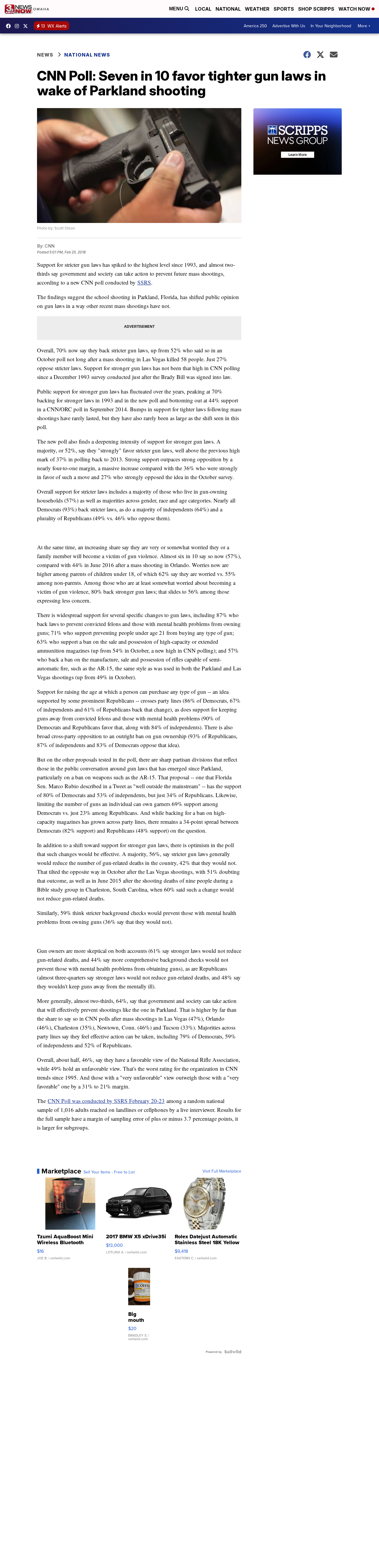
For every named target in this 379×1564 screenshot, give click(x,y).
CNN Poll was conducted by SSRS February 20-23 (106, 1100)
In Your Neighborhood (331, 26)
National (228, 9)
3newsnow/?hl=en (18, 26)
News (45, 55)
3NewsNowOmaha (27, 26)
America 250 (255, 26)
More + (364, 26)
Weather (257, 9)
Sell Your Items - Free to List (109, 1172)
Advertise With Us (288, 26)
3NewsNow (10, 26)
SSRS (144, 282)
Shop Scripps (316, 9)
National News (87, 55)
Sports (284, 9)
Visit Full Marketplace (222, 1171)
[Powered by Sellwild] (232, 1352)
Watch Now (355, 9)
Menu (176, 8)
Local (203, 9)
